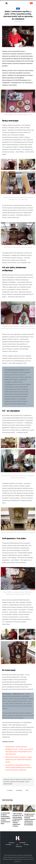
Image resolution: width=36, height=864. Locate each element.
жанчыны (19, 790)
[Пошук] (26, 3)
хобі (27, 790)
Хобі (18, 8)
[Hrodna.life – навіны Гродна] (6, 3)
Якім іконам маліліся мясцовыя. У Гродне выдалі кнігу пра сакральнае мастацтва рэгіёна (18, 759)
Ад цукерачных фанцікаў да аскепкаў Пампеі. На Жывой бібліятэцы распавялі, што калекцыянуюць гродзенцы (18, 767)
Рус (31, 3)
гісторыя (10, 790)
